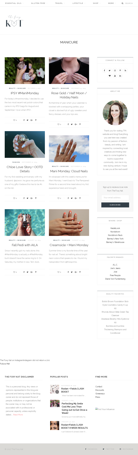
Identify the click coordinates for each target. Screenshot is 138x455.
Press (97, 397)
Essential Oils (13, 3)
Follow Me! (5, 364)
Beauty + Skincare (17, 88)
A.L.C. (115, 265)
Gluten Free (38, 3)
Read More (18, 415)
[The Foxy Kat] (14, 20)
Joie (115, 272)
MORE (111, 3)
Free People (115, 275)
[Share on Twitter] (27, 120)
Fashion (16, 162)
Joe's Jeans (115, 268)
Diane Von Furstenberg (115, 279)
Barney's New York (115, 239)
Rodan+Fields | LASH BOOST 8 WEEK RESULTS (74, 426)
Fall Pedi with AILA (25, 245)
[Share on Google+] (32, 120)
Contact (98, 387)
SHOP (95, 3)
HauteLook (115, 228)
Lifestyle (78, 3)
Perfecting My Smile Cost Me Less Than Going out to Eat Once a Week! (74, 408)
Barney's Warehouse (115, 242)
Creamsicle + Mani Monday (69, 245)
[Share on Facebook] (23, 120)
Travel (59, 3)
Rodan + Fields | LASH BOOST (72, 390)
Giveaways (100, 394)
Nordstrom (115, 232)
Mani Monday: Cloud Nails (69, 171)
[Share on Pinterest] (35, 120)
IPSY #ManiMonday (25, 93)
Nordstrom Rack (115, 235)
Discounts (99, 390)
